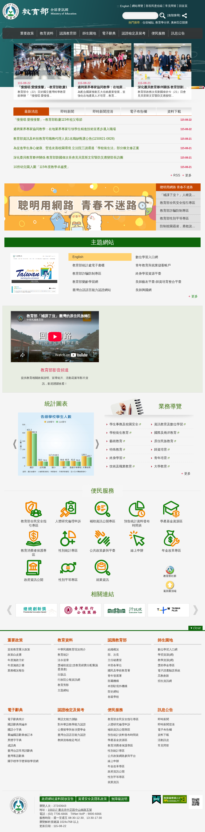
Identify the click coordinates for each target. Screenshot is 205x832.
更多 (187, 473)
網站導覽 (137, 5)
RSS (176, 175)
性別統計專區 (116, 750)
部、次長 (113, 654)
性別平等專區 (116, 776)
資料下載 (163, 734)
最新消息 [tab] (31, 111)
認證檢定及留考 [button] (134, 33)
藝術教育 (116, 441)
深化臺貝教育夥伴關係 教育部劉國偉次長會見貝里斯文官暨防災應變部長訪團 (68, 157)
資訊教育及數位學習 (168, 424)
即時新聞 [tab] (67, 111)
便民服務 (115, 710)
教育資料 (65, 640)
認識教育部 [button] (67, 33)
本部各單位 (115, 665)
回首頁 (183, 5)
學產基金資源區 (117, 740)
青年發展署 (115, 675)
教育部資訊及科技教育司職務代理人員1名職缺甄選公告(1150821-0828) (64, 138)
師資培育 (160, 449)
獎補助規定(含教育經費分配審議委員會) (78, 667)
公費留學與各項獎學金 (72, 729)
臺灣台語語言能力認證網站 (91, 290)
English (124, 6)
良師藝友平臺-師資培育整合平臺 (158, 281)
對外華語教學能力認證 (72, 724)
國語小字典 (15, 729)
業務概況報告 (16, 670)
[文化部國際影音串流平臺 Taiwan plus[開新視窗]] (168, 610)
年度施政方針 (16, 660)
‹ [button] (14, 444)
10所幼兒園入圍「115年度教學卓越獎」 (41, 167)
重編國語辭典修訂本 (20, 734)
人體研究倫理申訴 (119, 724)
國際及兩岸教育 (165, 432)
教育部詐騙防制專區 (86, 273)
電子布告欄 (165, 729)
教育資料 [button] (46, 33)
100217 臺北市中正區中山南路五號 (70, 809)
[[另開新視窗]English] (34, 273)
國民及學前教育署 (119, 670)
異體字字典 (15, 740)
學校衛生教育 (119, 432)
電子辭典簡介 (16, 719)
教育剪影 (63, 684)
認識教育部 (117, 640)
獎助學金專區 (166, 665)
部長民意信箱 (154, 5)
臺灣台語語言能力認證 (72, 734)
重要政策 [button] (27, 33)
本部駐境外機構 (117, 686)
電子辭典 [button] (109, 33)
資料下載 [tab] (174, 111)
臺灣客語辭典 (16, 755)
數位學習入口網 (147, 257)
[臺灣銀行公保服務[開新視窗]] (80, 610)
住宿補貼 (148, 22)
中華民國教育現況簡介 (72, 649)
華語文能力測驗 (67, 719)
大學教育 (160, 466)
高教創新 (163, 675)
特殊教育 (116, 449)
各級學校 (113, 696)
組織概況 (113, 649)
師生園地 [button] (89, 33)
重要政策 (15, 640)
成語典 (12, 745)
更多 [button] (188, 175)
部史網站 (113, 691)
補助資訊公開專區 (119, 729)
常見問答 (170, 5)
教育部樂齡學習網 (85, 281)
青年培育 (160, 458)
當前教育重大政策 (19, 649)
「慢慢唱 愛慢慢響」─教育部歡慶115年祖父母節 (47, 119)
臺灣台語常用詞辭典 (20, 750)
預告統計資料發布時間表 (123, 734)
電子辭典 (15, 710)
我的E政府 (156, 799)
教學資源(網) (166, 660)
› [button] (97, 444)
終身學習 (116, 458)
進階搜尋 (173, 15)
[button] (162, 16)
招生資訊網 (165, 680)
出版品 (62, 674)
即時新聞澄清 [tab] (103, 111)
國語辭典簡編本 (17, 724)
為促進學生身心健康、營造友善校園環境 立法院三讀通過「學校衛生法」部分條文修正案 (76, 148)
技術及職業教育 (121, 466)
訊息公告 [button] (178, 33)
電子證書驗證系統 (169, 670)
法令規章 (63, 660)
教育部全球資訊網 (39, 11)
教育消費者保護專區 (120, 745)
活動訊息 (163, 740)
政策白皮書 (15, 654)
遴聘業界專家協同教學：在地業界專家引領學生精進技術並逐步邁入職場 (64, 129)
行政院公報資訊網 (69, 679)
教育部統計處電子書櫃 (88, 265)
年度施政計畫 (16, 665)
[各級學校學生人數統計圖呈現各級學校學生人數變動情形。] (55, 444)
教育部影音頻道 (55, 370)
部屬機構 (113, 680)
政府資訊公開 (116, 771)
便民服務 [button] (158, 33)
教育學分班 (162, 22)
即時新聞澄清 (166, 724)
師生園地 (165, 640)
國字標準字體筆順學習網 (23, 761)
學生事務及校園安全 (124, 424)
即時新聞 (163, 719)
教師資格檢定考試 (69, 740)
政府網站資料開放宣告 (58, 799)
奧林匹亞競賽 (179, 22)
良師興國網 (144, 290)
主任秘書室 (115, 660)
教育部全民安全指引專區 (123, 719)
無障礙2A (175, 799)
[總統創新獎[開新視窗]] (36, 610)
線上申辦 (113, 761)
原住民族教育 (163, 441)
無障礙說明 (119, 799)
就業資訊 (113, 782)
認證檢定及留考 (71, 710)
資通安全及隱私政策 (92, 799)
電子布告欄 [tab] (138, 111)
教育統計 (63, 654)
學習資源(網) (166, 654)
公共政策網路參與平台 (122, 755)
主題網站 (63, 690)
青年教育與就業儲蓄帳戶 (153, 265)
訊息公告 (165, 710)
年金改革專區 (116, 766)
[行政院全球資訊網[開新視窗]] (124, 610)
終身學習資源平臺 (148, 273)
